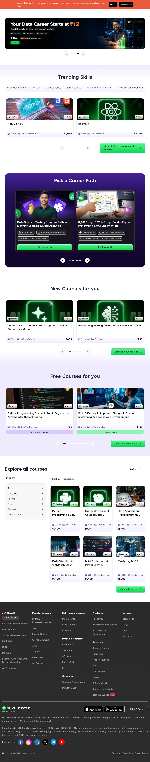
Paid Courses (69, 618)
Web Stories (98, 671)
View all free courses (126, 443)
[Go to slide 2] (75, 53)
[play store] (113, 709)
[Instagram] (29, 742)
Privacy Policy (141, 753)
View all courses (129, 589)
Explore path (45, 247)
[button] (135, 469)
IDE (64, 667)
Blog (94, 665)
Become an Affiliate (102, 689)
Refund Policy (129, 618)
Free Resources (100, 659)
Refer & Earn (136, 709)
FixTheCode (68, 662)
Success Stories (100, 648)
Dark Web (37, 657)
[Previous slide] (66, 53)
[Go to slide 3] (78, 53)
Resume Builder (103, 694)
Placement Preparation (104, 624)
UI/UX (5, 647)
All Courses (38, 663)
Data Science (9, 629)
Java (34, 628)
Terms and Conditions (122, 753)
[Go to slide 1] (72, 53)
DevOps (6, 652)
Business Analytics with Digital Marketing (15, 660)
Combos (66, 630)
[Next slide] (83, 53)
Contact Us (128, 630)
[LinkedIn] (37, 742)
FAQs (125, 624)
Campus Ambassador (74, 681)
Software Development (14, 635)
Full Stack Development (15, 623)
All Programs (9, 668)
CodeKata (67, 644)
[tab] (18, 88)
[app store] (93, 709)
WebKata (67, 650)
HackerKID (97, 618)
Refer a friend (99, 683)
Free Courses (69, 624)
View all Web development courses (119, 148)
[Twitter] (45, 742)
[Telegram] (53, 742)
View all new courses (126, 351)
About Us (127, 636)
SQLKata (66, 656)
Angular (36, 651)
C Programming (40, 639)
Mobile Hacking (40, 634)
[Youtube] (62, 742)
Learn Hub (97, 653)
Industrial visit (69, 687)
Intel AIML (7, 641)
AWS (34, 645)
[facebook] (21, 742)
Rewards (97, 677)
